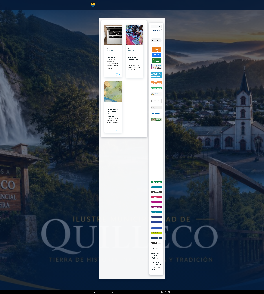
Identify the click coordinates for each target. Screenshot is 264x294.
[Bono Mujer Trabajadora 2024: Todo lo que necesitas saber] (134, 35)
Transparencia (123, 5)
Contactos (152, 5)
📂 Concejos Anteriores (156, 60)
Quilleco (113, 5)
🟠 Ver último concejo (156, 49)
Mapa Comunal (169, 5)
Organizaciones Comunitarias (138, 5)
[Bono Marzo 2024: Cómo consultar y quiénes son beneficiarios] (113, 91)
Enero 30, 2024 (110, 106)
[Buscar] (159, 26)
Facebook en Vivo (156, 55)
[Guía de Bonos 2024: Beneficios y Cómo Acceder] (113, 35)
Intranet (160, 5)
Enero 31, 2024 (110, 50)
